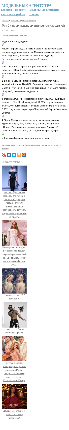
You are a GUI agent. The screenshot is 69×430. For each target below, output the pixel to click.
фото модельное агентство (32, 145)
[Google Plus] (4, 155)
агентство (15, 145)
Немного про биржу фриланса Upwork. (14, 331)
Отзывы (34, 14)
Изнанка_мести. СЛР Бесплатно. (14, 297)
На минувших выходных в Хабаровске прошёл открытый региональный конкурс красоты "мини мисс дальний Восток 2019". (14, 256)
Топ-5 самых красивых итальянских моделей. (33, 25)
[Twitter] (14, 155)
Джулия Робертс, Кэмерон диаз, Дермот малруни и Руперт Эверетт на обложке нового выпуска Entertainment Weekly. (14, 372)
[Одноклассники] (19, 155)
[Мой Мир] (24, 155)
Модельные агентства (26, 5)
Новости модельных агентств (23, 21)
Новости (20, 9)
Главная (6, 9)
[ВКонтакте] (9, 155)
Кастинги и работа (13, 14)
